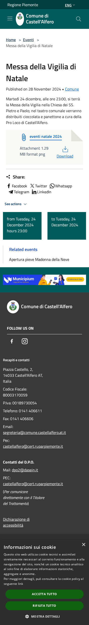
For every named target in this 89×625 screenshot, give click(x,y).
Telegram (21, 192)
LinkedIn (44, 192)
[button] (44, 616)
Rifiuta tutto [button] (44, 606)
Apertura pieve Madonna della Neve (39, 259)
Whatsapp (63, 186)
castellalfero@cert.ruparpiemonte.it (33, 446)
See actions (13, 204)
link (20, 584)
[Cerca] (79, 19)
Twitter (41, 186)
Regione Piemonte (22, 5)
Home (11, 40)
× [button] (83, 545)
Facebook (19, 186)
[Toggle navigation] (10, 18)
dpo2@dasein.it (25, 470)
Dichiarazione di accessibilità (16, 522)
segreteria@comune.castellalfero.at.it (34, 432)
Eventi (28, 40)
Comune (72, 89)
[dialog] (44, 582)
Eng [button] (68, 5)
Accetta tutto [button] (44, 594)
